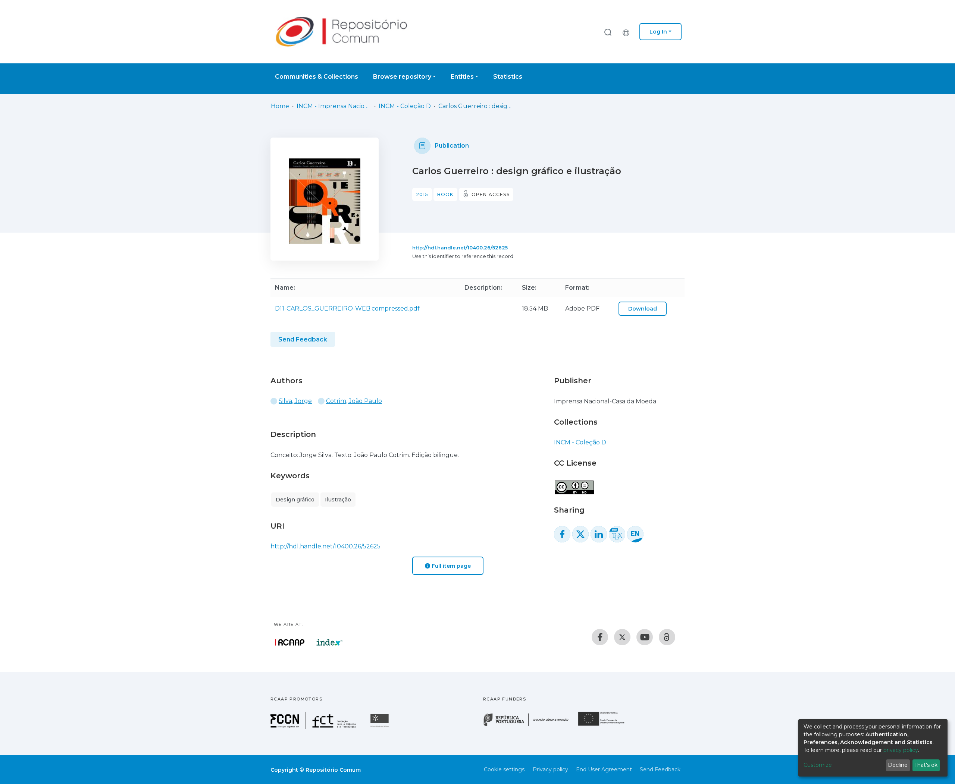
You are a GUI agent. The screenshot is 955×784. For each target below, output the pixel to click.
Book (445, 194)
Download (642, 308)
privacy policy (900, 750)
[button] (627, 31)
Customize (818, 765)
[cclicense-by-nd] (574, 483)
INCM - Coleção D (405, 106)
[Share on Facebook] (562, 534)
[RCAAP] (667, 637)
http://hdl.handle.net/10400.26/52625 (460, 248)
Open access (491, 194)
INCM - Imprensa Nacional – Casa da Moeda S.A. (334, 106)
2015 (422, 194)
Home (280, 106)
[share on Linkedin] (599, 534)
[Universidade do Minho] (380, 726)
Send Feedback (302, 339)
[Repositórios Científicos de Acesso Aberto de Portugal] (290, 642)
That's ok (925, 765)
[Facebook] (600, 637)
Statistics (507, 76)
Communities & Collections (316, 76)
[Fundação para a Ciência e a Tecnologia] (314, 726)
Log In (658, 31)
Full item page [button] (450, 566)
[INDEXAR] (329, 642)
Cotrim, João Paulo (354, 400)
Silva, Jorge (295, 400)
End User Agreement (604, 769)
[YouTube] (644, 637)
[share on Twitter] (580, 534)
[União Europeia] (605, 725)
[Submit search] (607, 32)
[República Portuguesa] (529, 725)
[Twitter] (622, 637)
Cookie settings (504, 769)
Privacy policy (550, 769)
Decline (898, 765)
